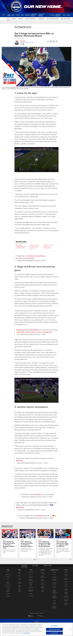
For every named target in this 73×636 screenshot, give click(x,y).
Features (19, 575)
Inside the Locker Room (31, 584)
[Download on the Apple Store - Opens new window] (31, 616)
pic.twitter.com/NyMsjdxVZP (43, 332)
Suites (66, 586)
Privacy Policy (26, 633)
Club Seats (66, 581)
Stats (8, 579)
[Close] (70, 629)
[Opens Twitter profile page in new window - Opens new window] (21, 44)
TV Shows (31, 595)
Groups (66, 584)
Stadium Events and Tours (54, 597)
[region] (36, 629)
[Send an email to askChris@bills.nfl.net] (23, 44)
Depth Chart (8, 574)
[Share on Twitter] (51, 42)
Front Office (8, 593)
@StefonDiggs (20, 330)
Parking (54, 574)
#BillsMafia (21, 332)
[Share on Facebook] (48, 42)
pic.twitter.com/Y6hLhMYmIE (25, 258)
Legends (8, 595)
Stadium (54, 572)
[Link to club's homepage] (3, 15)
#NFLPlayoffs (30, 332)
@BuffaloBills (34, 330)
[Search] (49, 15)
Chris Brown (22, 40)
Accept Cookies (54, 633)
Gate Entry (54, 576)
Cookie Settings (54, 625)
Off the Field (31, 587)
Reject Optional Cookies (54, 629)
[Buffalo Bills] (36, 622)
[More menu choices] (47, 14)
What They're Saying (19, 590)
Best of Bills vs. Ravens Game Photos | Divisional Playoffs (48, 246)
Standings (8, 587)
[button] (36, 159)
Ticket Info (66, 572)
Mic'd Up (31, 593)
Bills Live (31, 574)
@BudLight (42, 256)
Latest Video (31, 572)
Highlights (31, 576)
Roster (8, 572)
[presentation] (70, 560)
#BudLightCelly (33, 256)
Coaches (8, 576)
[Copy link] (56, 41)
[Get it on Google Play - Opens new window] (41, 616)
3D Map (54, 600)
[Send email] (54, 42)
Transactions (7, 585)
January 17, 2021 (40, 260)
